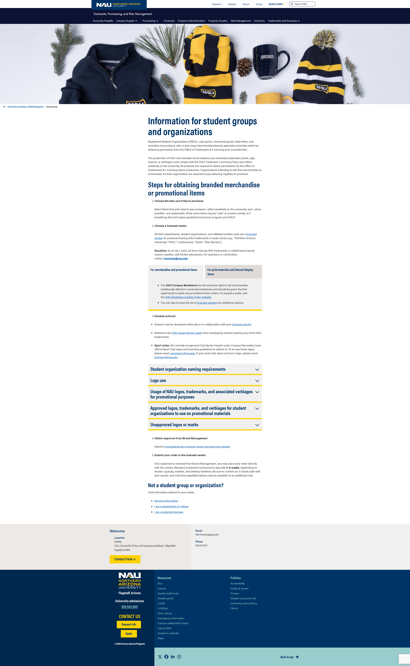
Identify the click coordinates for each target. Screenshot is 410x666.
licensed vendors (207, 303)
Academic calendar (168, 633)
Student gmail (165, 598)
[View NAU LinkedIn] (173, 656)
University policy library (243, 603)
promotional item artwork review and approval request (197, 446)
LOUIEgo (163, 608)
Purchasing (149, 20)
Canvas (162, 588)
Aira (160, 583)
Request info (129, 624)
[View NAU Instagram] (179, 656)
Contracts (169, 20)
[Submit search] (291, 4)
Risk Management (241, 20)
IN (4, 106)
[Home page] (119, 5)
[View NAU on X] (160, 656)
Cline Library (165, 613)
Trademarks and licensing (282, 20)
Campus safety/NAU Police (173, 623)
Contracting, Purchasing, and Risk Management (26, 106)
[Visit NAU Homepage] (129, 581)
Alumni (246, 4)
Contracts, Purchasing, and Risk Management (123, 13)
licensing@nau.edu (165, 357)
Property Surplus (218, 20)
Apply (129, 633)
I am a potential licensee (168, 512)
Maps (161, 638)
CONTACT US (129, 616)
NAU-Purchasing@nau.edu (207, 534)
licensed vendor (241, 324)
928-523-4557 (201, 545)
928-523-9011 (129, 606)
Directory (259, 20)
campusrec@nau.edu (182, 353)
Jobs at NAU (165, 628)
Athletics (232, 4)
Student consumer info (243, 598)
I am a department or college (171, 506)
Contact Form (124, 558)
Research (216, 4)
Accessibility (237, 583)
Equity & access (239, 588)
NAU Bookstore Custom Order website (188, 297)
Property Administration (191, 20)
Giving (259, 4)
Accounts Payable (103, 20)
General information (166, 501)
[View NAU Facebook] (166, 656)
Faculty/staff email (168, 593)
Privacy (234, 593)
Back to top (286, 656)
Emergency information (171, 618)
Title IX (234, 608)
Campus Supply (125, 20)
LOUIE (161, 603)
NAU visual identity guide (187, 333)
